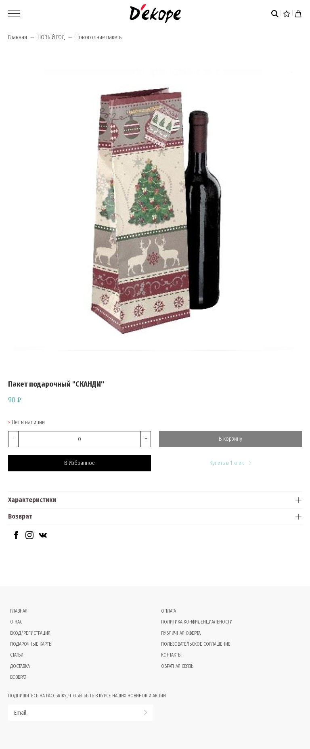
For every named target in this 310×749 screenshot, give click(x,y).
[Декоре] (155, 13)
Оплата (168, 611)
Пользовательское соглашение (195, 644)
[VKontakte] (43, 537)
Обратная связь (177, 666)
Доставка (20, 666)
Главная (17, 37)
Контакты (171, 655)
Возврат (20, 516)
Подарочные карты (31, 644)
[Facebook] (16, 537)
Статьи (16, 655)
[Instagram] (29, 537)
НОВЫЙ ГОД (51, 37)
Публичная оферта (181, 633)
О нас (16, 622)
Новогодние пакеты (99, 37)
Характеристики (32, 500)
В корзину (230, 438)
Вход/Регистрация (30, 633)
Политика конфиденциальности (196, 622)
